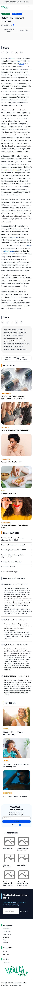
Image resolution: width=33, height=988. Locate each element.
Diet (3, 491)
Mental (6, 729)
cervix (18, 61)
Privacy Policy (5, 985)
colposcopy (14, 237)
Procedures (7, 931)
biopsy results (9, 251)
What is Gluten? (22, 865)
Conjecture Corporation (20, 982)
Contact (6, 954)
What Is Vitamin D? (8, 494)
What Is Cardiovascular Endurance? (15, 430)
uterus (21, 64)
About (5, 951)
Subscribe (16, 821)
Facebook (6, 963)
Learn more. (27, 2)
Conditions (5, 459)
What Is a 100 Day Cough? (11, 462)
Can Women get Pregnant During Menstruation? (8, 883)
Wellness (5, 427)
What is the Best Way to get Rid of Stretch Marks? (22, 883)
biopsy (28, 245)
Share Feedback (23, 358)
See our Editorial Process (10, 358)
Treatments (6, 393)
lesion (11, 58)
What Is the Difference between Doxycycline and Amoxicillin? (13, 397)
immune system (10, 170)
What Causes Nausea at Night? (15, 796)
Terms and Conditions (15, 985)
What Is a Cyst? (8, 848)
